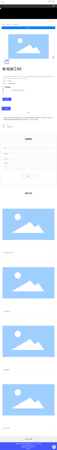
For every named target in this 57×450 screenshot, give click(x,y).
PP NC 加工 (7, 428)
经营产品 (8, 24)
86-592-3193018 (18, 90)
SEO (34, 447)
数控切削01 (7, 369)
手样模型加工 (15, 24)
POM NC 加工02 (8, 252)
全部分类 (28, 27)
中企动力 (29, 447)
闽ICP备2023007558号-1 (28, 445)
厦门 (32, 447)
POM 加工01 (7, 311)
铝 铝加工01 (10, 126)
